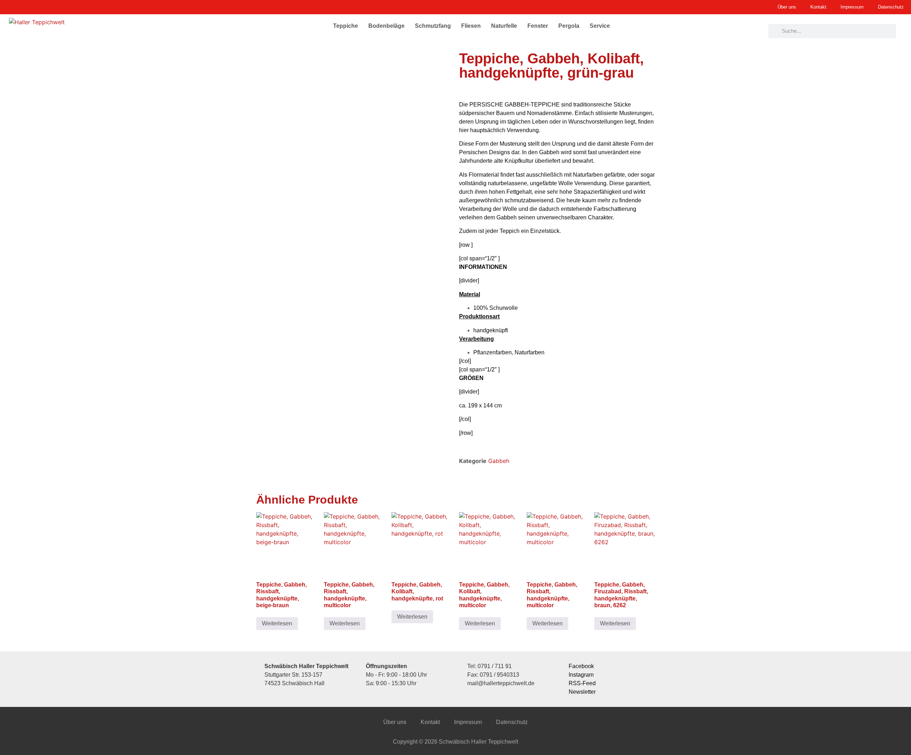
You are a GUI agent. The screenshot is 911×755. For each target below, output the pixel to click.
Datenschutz (512, 722)
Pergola (568, 26)
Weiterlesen (277, 623)
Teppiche (345, 26)
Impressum (468, 722)
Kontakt (430, 722)
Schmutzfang (433, 26)
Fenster (537, 26)
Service (600, 26)
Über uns (394, 722)
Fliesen (471, 26)
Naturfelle (504, 26)
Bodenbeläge (386, 26)
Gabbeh (498, 460)
